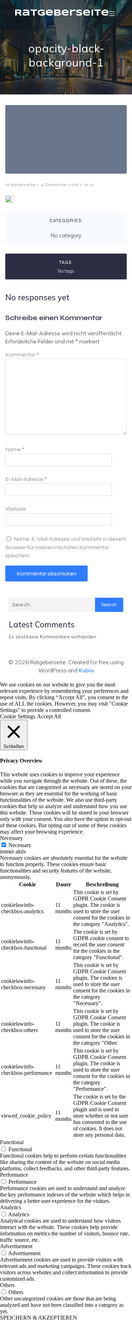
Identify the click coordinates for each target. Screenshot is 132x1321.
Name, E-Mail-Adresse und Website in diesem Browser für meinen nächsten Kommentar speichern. (65, 547)
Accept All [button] (49, 716)
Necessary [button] (11, 838)
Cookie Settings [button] (17, 716)
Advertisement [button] (16, 1246)
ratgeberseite (20, 184)
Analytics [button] (10, 1207)
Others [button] (7, 1285)
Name (14, 449)
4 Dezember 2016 (59, 184)
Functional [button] (12, 1142)
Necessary (19, 845)
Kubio (86, 670)
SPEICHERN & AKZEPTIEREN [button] (38, 1318)
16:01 (89, 184)
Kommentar (22, 354)
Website (15, 508)
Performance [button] (14, 1175)
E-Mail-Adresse (26, 479)
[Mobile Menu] (112, 13)
